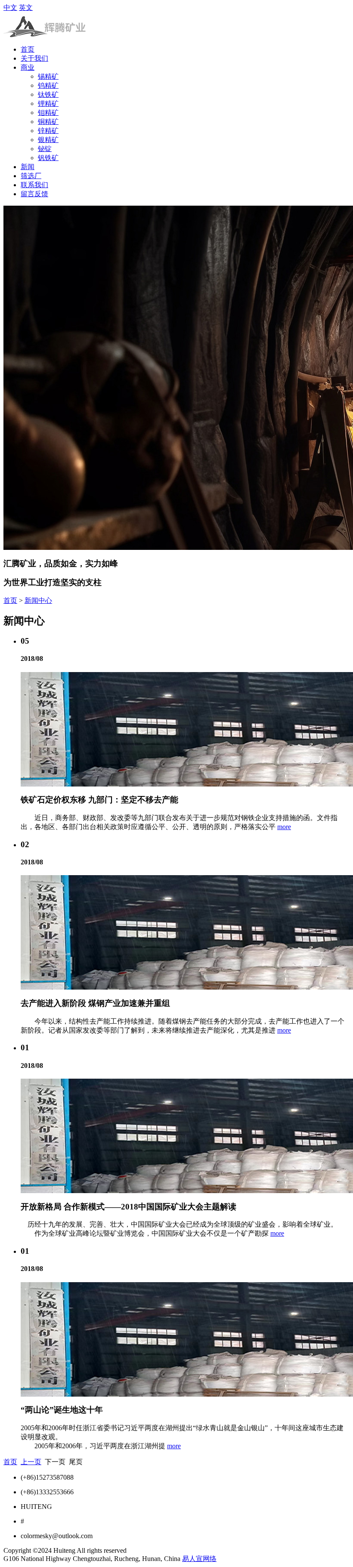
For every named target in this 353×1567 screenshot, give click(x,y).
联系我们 (34, 184)
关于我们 (34, 58)
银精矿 (48, 139)
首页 (27, 49)
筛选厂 (31, 175)
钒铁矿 (48, 157)
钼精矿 (48, 112)
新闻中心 (38, 600)
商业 (27, 67)
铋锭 (45, 148)
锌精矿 (48, 130)
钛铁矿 (48, 94)
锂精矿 (48, 103)
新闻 (27, 166)
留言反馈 (34, 193)
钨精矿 (48, 85)
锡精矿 (48, 76)
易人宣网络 (199, 1558)
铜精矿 (48, 121)
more (284, 826)
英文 (26, 7)
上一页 (31, 1461)
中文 (10, 7)
